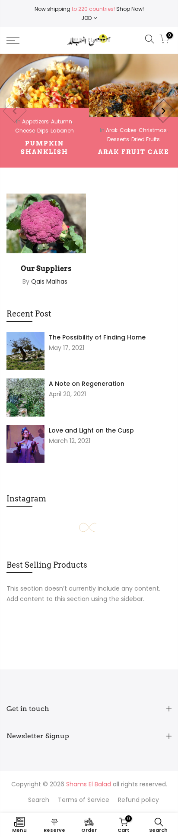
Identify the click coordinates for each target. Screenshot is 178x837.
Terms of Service (83, 799)
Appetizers (35, 121)
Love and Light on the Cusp (91, 430)
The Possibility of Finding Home (97, 337)
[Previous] (14, 111)
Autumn (61, 121)
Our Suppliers (46, 269)
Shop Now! (129, 9)
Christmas (153, 130)
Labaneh (62, 130)
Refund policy (138, 799)
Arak (112, 130)
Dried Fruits (145, 139)
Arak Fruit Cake (133, 152)
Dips (42, 130)
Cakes (128, 130)
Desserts (118, 139)
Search (38, 799)
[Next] (163, 111)
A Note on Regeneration (86, 383)
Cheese (25, 130)
